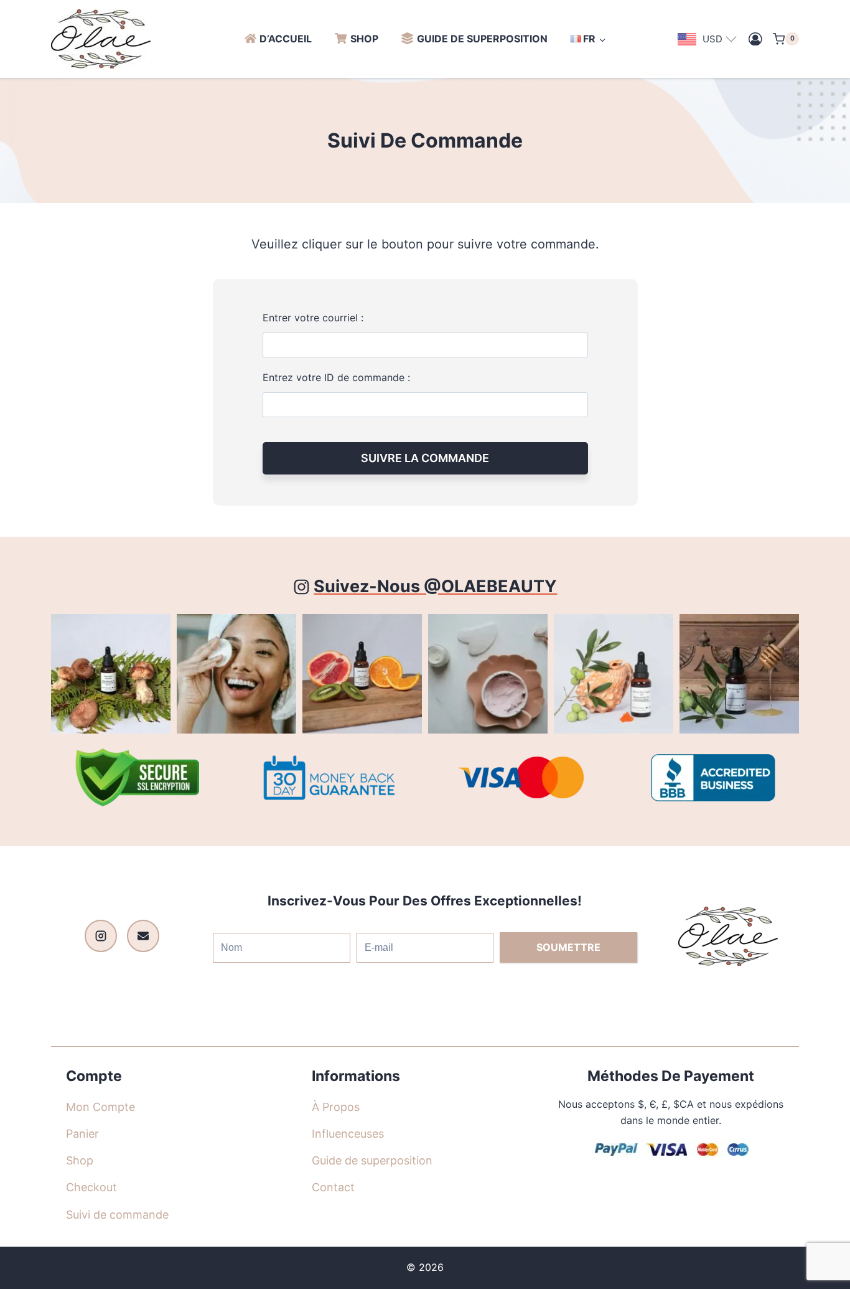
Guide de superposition (482, 38)
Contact (333, 1187)
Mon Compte (100, 1106)
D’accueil (285, 38)
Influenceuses (348, 1133)
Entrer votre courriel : (313, 317)
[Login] (755, 39)
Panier (82, 1133)
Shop (364, 38)
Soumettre (568, 947)
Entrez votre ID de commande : (336, 377)
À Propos (336, 1106)
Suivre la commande (425, 458)
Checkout (91, 1187)
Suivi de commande (117, 1214)
